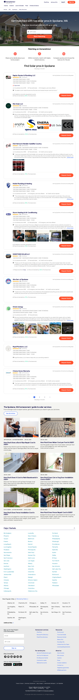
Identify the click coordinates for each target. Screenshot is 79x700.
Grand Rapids (32, 547)
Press (58, 660)
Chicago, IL (32, 603)
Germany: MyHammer (30, 683)
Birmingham (7, 533)
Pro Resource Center (42, 658)
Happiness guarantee (63, 667)
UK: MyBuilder (60, 683)
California (35, 688)
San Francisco (8, 558)
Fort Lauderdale (9, 572)
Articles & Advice (34, 5)
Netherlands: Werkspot (49, 683)
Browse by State (22, 599)
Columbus (31, 588)
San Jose (6, 561)
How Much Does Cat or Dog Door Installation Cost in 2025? (56, 478)
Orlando (6, 580)
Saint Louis (31, 558)
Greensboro (32, 574)
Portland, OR (22, 612)
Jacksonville (7, 574)
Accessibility (47, 688)
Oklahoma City (32, 591)
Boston (30, 541)
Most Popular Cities (8, 599)
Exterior (12, 5)
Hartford (6, 566)
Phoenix (6, 536)
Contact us (60, 665)
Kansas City (31, 555)
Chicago (6, 588)
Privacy (30, 688)
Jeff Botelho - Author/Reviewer (13, 439)
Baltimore (31, 539)
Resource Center (61, 637)
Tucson (6, 539)
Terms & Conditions (48, 690)
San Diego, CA (55, 612)
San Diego (7, 555)
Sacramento (8, 552)
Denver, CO (55, 603)
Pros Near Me (60, 642)
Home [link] (5, 9)
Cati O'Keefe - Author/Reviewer (13, 509)
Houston (55, 563)
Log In (63, 2)
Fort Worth (55, 561)
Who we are (60, 655)
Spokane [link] (14, 9)
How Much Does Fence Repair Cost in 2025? (56, 512)
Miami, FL (21, 606)
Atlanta (6, 585)
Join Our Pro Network (42, 655)
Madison (54, 583)
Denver (6, 563)
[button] (18, 125)
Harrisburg (55, 536)
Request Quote (66, 95)
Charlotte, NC (22, 603)
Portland (55, 533)
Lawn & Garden (19, 5)
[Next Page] (50, 397)
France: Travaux (20, 683)
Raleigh (30, 577)
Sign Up (71, 2)
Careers (59, 658)
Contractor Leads (41, 660)
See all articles (10, 413)
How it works (60, 653)
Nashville (55, 550)
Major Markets (10, 528)
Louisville (31, 533)
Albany (30, 563)
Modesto (6, 550)
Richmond (55, 574)
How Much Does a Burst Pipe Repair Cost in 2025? (19, 443)
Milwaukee (55, 585)
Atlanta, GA (11, 603)
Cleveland (31, 585)
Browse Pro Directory (42, 634)
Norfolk (54, 572)
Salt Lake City (56, 569)
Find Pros (39, 632)
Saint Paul (31, 552)
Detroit (30, 544)
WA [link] (10, 9)
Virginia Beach (56, 577)
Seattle (54, 580)
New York (31, 566)
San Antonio (56, 566)
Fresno (6, 541)
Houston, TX (66, 603)
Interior (6, 5)
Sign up (14, 648)
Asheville (31, 569)
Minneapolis (31, 550)
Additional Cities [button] (8, 622)
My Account (60, 632)
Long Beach (7, 544)
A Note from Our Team (63, 644)
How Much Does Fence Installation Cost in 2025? (19, 513)
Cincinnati (31, 583)
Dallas (54, 555)
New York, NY (66, 606)
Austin (54, 552)
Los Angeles (7, 547)
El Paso (54, 558)
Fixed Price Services (42, 637)
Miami (5, 577)
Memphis (55, 547)
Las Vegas (31, 561)
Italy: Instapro (40, 683)
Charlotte (31, 572)
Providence (55, 544)
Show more (70, 157)
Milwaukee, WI (33, 606)
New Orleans (32, 536)
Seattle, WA (11, 618)
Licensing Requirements (63, 647)
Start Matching (39, 36)
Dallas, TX (43, 603)
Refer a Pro (60, 639)
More (26, 5)
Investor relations (62, 663)
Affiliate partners (61, 670)
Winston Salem (32, 580)
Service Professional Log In (44, 653)
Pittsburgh (55, 541)
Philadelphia (56, 539)
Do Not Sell (41, 688)
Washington (7, 569)
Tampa (6, 583)
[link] (39, 79)
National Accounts (42, 663)
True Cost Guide (61, 634)
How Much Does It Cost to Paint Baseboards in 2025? (21, 478)
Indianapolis (7, 591)
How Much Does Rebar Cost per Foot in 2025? (57, 442)
